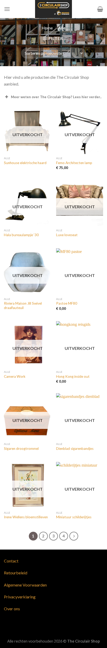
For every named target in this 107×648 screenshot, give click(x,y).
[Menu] (7, 9)
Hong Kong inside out (73, 376)
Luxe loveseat (67, 235)
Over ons (12, 608)
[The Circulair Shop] (53, 9)
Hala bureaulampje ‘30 (21, 235)
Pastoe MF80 (66, 303)
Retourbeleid (15, 572)
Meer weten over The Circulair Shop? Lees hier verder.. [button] (56, 97)
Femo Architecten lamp (74, 163)
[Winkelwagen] (100, 9)
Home (47, 27)
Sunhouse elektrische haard (25, 163)
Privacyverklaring (20, 596)
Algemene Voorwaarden (25, 584)
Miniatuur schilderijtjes (73, 517)
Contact (11, 560)
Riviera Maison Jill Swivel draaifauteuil (23, 305)
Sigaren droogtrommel (21, 448)
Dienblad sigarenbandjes (74, 448)
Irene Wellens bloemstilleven (26, 517)
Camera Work (14, 376)
